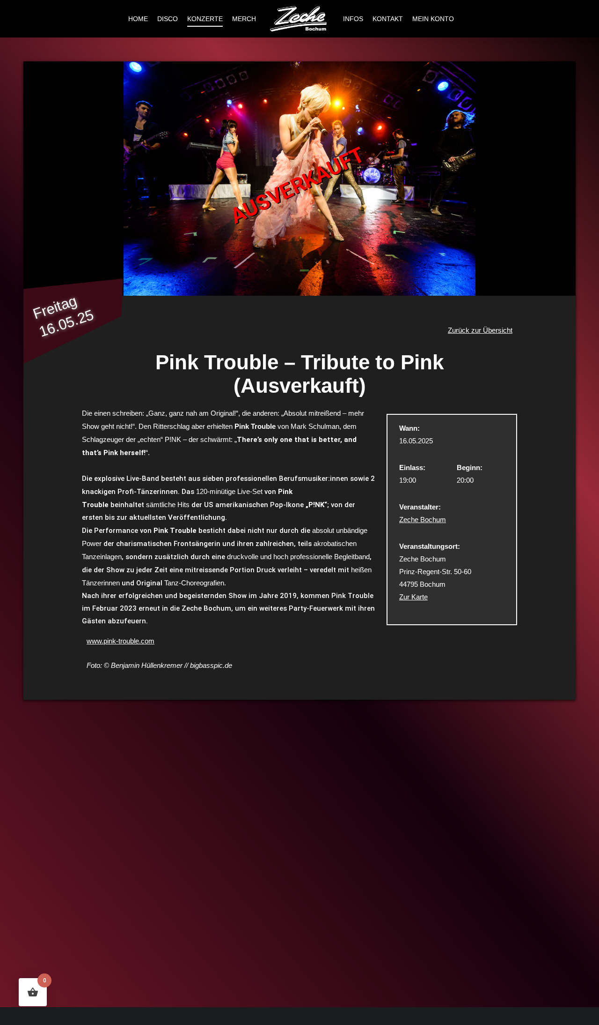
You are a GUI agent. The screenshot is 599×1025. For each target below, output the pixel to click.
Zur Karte (413, 597)
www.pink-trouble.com (120, 641)
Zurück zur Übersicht (480, 330)
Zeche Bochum (422, 520)
